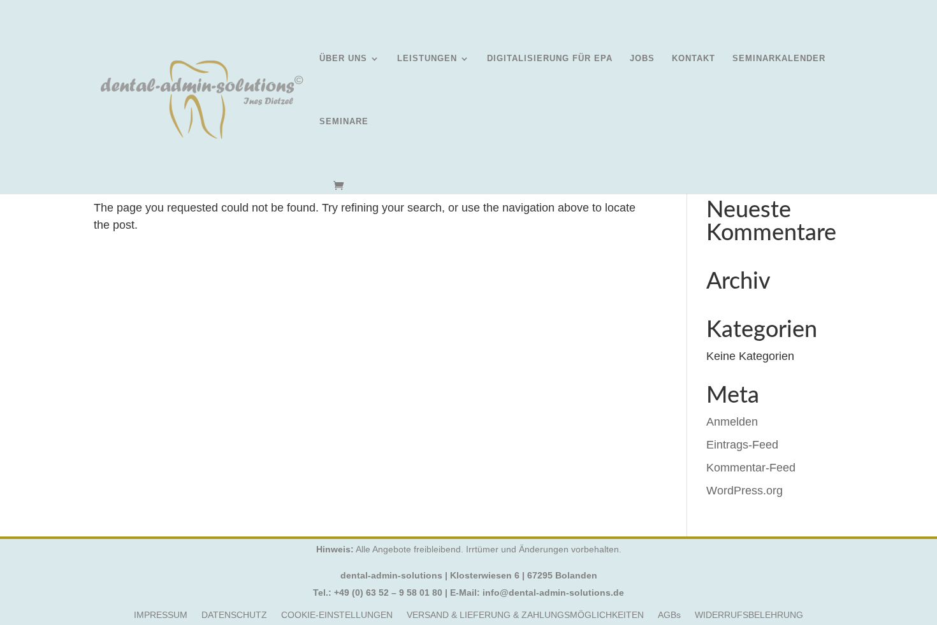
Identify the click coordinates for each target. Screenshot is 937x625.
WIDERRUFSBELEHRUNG (749, 615)
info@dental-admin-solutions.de (553, 592)
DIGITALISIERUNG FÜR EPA (550, 58)
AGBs (669, 615)
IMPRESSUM (160, 615)
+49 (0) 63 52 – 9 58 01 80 (388, 592)
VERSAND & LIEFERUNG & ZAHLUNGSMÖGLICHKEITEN (525, 615)
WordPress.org (744, 490)
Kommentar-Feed (750, 467)
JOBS (642, 58)
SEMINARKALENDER (778, 58)
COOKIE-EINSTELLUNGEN (337, 615)
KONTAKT (693, 58)
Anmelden (732, 421)
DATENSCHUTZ (234, 615)
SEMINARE (343, 121)
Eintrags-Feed (742, 444)
